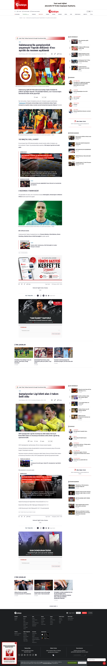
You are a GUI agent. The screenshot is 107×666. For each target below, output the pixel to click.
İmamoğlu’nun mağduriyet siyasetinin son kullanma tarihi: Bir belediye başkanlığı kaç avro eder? (82, 84)
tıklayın (80, 125)
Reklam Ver (34, 642)
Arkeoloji (60, 619)
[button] (60, 311)
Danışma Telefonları (36, 639)
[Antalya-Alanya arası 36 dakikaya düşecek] (74, 410)
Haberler (25, 637)
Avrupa (42, 619)
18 (49, 322)
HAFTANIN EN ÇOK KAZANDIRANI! (83, 149)
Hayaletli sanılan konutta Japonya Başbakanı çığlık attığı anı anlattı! (82, 492)
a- (42, 97)
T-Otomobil (25, 627)
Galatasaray (22, 103)
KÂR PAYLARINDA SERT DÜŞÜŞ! (82, 498)
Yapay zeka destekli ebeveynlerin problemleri (82, 143)
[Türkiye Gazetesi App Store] (45, 634)
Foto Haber (25, 639)
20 (52, 322)
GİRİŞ (89, 11)
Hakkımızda (34, 633)
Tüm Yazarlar (16, 634)
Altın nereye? (76, 98)
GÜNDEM (47, 14)
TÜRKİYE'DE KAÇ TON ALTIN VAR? (83, 156)
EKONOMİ (60, 14)
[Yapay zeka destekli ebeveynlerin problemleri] (72, 146)
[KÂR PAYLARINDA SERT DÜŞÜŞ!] (72, 501)
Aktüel (51, 624)
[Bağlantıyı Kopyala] (55, 54)
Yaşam (51, 616)
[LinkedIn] (43, 296)
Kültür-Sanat (61, 616)
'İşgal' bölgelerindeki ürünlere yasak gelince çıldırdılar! (82, 505)
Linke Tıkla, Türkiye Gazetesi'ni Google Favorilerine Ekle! (32, 38)
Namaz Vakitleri (71, 618)
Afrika (42, 622)
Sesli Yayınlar (70, 619)
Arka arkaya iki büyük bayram (80, 437)
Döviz (24, 621)
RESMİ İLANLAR (77, 14)
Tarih (60, 622)
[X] (38, 296)
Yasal (33, 640)
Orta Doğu (43, 618)
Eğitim (15, 619)
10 (38, 322)
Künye (33, 636)
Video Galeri (25, 640)
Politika (15, 618)
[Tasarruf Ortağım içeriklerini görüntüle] (26, 14)
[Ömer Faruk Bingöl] (71, 98)
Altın (24, 619)
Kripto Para (25, 624)
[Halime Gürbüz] (71, 104)
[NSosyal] (46, 295)
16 (46, 322)
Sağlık (51, 618)
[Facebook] (21, 284)
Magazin (25, 633)
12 (41, 322)
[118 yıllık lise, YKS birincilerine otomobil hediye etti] (72, 488)
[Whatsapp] (52, 54)
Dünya (42, 616)
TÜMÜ (54, 322)
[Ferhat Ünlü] (71, 91)
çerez (41, 662)
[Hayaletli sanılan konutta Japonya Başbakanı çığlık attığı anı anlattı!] (72, 494)
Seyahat (51, 622)
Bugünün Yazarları (17, 633)
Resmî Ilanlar (25, 636)
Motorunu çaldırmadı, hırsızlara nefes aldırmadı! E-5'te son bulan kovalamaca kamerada (82, 512)
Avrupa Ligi (34, 624)
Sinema (60, 618)
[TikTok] (33, 655)
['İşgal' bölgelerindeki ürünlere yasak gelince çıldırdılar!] (72, 507)
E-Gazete (19, 11)
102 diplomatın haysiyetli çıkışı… (81, 431)
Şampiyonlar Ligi (35, 622)
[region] (53, 663)
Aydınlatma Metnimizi (47, 663)
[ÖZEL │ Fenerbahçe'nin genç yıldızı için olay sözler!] (74, 404)
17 (48, 322)
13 (42, 322)
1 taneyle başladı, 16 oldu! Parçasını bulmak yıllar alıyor (83, 163)
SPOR (71, 14)
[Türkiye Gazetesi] (53, 12)
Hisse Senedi (25, 622)
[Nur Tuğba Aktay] (71, 82)
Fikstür (33, 621)
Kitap (60, 621)
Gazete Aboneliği (26, 11)
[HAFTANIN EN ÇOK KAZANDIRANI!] (72, 152)
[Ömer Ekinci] (71, 111)
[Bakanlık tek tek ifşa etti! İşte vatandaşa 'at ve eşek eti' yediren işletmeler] (74, 390)
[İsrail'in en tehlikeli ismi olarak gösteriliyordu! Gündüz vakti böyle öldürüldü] (74, 397)
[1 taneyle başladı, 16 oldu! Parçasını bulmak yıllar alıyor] (72, 165)
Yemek (51, 621)
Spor (40, 290)
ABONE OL (84, 612)
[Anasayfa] (17, 613)
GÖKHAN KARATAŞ (24, 252)
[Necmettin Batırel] (71, 460)
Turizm (24, 628)
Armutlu (75, 104)
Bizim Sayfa (70, 616)
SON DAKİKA (17, 14)
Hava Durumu (52, 619)
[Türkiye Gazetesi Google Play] (45, 638)
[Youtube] (27, 655)
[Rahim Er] (71, 438)
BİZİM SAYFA (41, 14)
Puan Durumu (34, 619)
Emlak (24, 625)
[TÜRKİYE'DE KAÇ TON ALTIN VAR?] (72, 159)
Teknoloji (25, 634)
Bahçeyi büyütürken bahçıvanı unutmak (82, 111)
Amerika (42, 621)
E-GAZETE (78, 612)
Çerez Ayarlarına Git (82, 662)
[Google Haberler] (51, 295)
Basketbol (34, 625)
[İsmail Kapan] (71, 431)
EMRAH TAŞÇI (23, 512)
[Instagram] (30, 655)
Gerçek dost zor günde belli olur (80, 459)
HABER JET (85, 14)
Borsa (24, 618)
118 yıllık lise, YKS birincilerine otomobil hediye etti (81, 486)
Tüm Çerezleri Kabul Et (72, 662)
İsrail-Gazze (43, 624)
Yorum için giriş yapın (56, 333)
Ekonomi (25, 616)
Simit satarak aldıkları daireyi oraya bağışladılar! (83, 137)
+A (45, 97)
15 (45, 322)
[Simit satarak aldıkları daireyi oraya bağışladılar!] (72, 139)
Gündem (16, 616)
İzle (92, 14)
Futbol (33, 618)
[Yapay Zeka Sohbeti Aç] (104, 663)
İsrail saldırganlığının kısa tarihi (80, 91)
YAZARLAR (34, 14)
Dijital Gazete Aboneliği (36, 11)
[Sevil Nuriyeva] (71, 444)
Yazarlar (16, 631)
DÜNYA (66, 14)
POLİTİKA (53, 14)
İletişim (33, 634)
